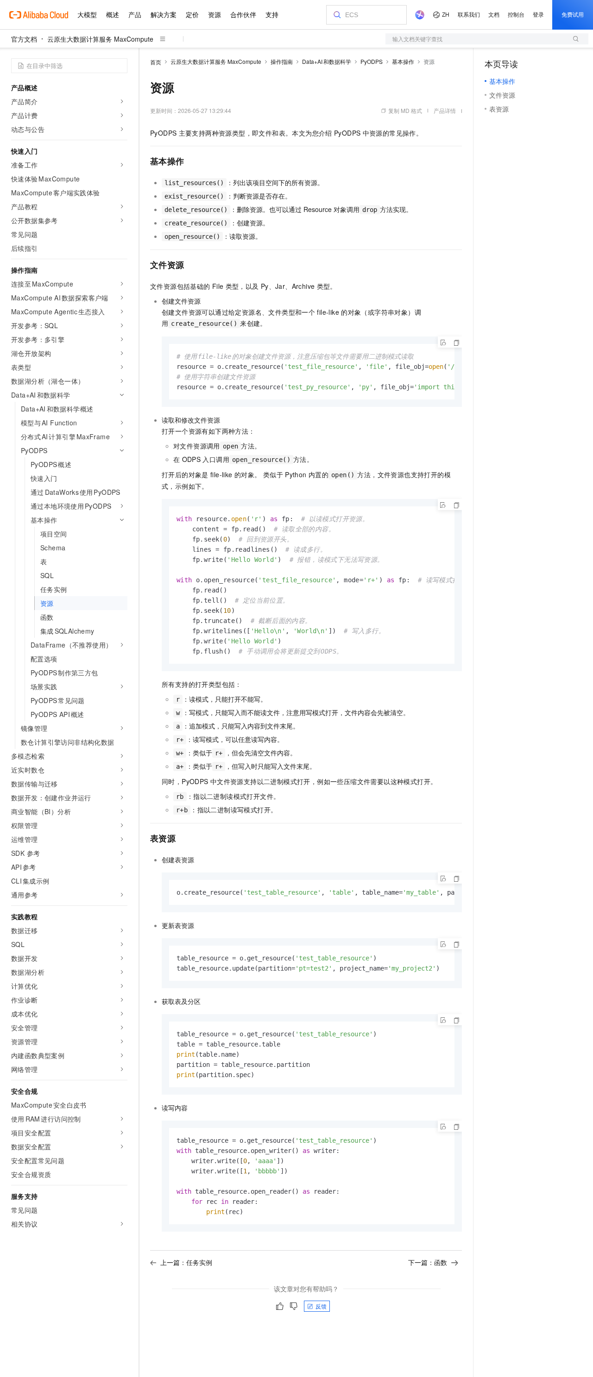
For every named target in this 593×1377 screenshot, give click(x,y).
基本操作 (403, 61)
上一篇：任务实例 (186, 1262)
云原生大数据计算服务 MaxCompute (100, 39)
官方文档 (24, 39)
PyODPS (371, 61)
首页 (155, 62)
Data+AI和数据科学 (326, 61)
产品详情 (445, 110)
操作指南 (282, 61)
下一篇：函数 (427, 1262)
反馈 (321, 1306)
